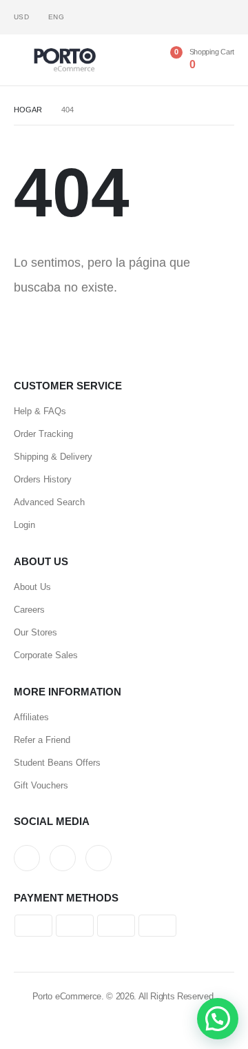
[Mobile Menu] (24, 60)
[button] (217, 1018)
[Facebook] (178, 17)
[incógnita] (201, 17)
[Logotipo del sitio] (65, 60)
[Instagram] (224, 17)
